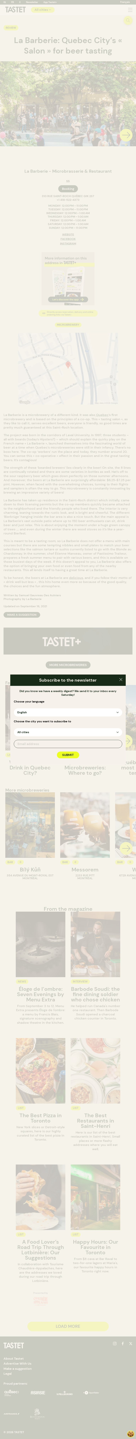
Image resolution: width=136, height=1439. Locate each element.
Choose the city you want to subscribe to (42, 721)
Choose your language (29, 701)
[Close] (120, 680)
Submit (68, 755)
